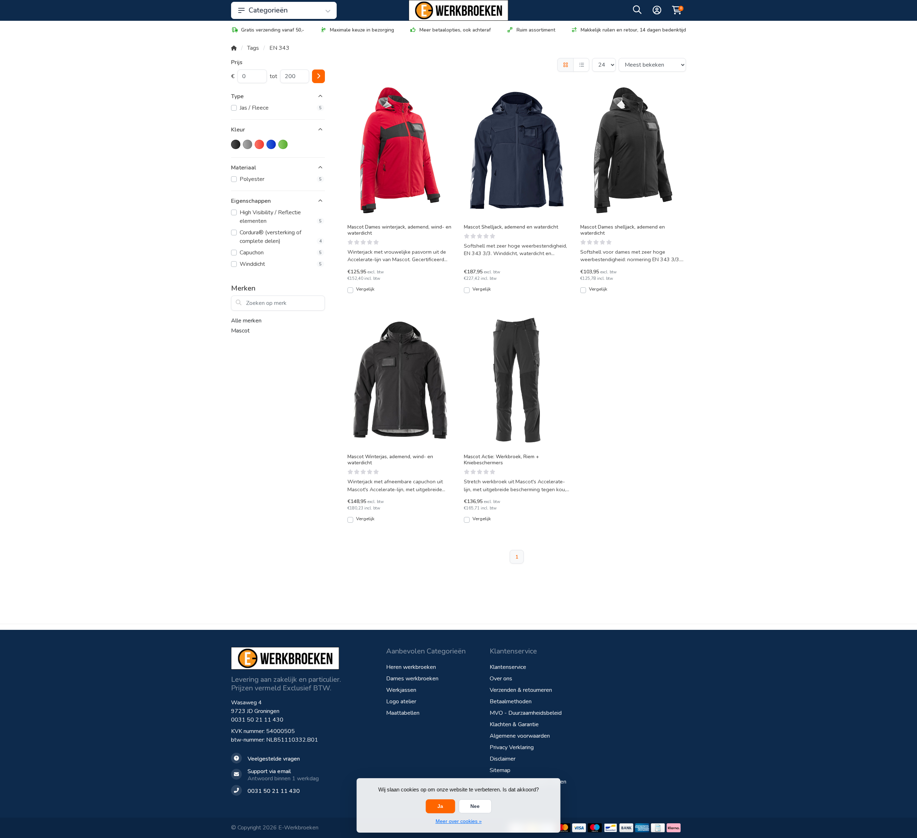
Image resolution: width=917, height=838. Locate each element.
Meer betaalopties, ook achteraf (455, 30)
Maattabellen (402, 713)
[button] (637, 11)
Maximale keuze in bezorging (362, 30)
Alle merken (246, 321)
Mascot (240, 331)
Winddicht (281, 264)
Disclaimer (502, 759)
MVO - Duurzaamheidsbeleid (526, 713)
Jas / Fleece (281, 108)
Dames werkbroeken (412, 679)
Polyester (281, 179)
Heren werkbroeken (411, 667)
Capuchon (281, 253)
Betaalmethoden (511, 701)
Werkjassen (401, 690)
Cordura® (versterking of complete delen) (281, 237)
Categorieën (268, 10)
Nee (475, 806)
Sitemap (500, 770)
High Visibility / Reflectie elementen (281, 217)
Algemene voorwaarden (520, 736)
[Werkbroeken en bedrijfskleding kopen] (458, 10)
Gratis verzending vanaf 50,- (272, 30)
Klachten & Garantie (514, 724)
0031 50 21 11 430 (257, 720)
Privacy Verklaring (512, 747)
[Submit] (318, 76)
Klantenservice (508, 667)
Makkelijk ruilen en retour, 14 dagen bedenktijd (633, 30)
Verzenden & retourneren (521, 690)
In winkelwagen (404, 293)
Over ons (501, 679)
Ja (440, 806)
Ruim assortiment (536, 30)
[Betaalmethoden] (563, 827)
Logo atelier (401, 701)
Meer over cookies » (459, 821)
